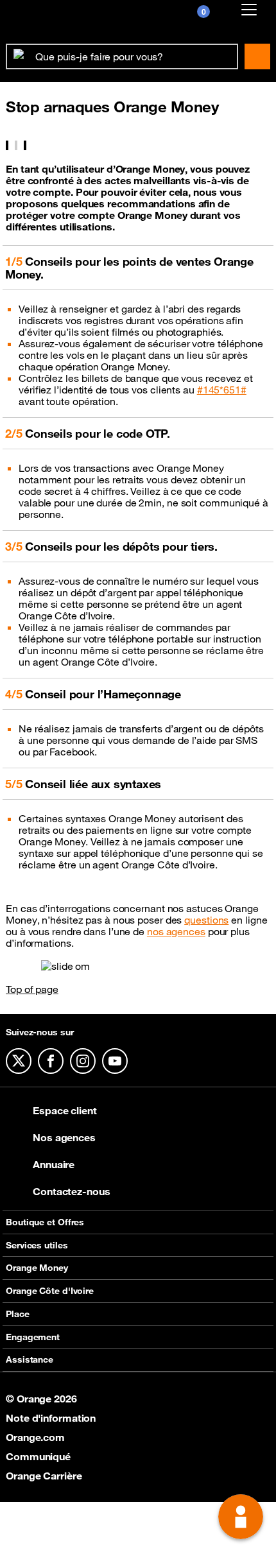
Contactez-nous (71, 1191)
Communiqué (38, 1456)
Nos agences (64, 1137)
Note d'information (51, 1418)
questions (206, 919)
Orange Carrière (44, 1475)
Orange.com (35, 1437)
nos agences (176, 931)
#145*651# (221, 389)
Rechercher (257, 56)
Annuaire (53, 1164)
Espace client (65, 1110)
